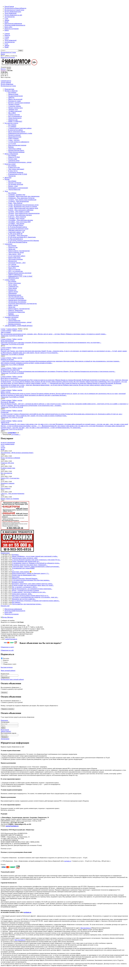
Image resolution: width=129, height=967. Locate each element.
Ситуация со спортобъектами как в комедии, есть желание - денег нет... (35, 597)
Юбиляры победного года (16, 230)
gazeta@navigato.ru (11, 639)
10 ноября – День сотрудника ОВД (19, 222)
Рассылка (6, 658)
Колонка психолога (14, 324)
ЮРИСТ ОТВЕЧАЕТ (15, 121)
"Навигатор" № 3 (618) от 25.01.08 (12, 407)
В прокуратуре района (15, 130)
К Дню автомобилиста (15, 239)
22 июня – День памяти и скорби (18, 211)
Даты (6, 191)
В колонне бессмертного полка (18, 228)
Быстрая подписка (7, 667)
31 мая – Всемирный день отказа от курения (22, 206)
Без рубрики (12, 92)
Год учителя (12, 264)
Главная (11, 6)
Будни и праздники (14, 283)
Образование (12, 293)
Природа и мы (13, 119)
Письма (7, 179)
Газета (19, 11)
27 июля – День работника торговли (20, 215)
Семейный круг (13, 286)
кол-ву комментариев (7, 444)
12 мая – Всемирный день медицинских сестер (23, 205)
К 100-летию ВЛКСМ (15, 234)
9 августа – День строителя (17, 216)
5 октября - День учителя (16, 218)
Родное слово (12, 159)
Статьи (22, 10)
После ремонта (5, 488)
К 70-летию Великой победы (17, 227)
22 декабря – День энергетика (17, 235)
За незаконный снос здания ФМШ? (23, 568)
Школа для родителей (15, 99)
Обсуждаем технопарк (15, 259)
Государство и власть (11, 123)
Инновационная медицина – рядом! (19, 162)
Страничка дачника (14, 106)
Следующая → (15, 434)
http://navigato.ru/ (85, 928)
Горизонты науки (13, 160)
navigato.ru (67, 861)
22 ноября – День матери (16, 223)
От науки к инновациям (16, 298)
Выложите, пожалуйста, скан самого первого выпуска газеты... (32, 583)
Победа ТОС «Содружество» (10, 478)
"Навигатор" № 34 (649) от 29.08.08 (12, 354)
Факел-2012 (12, 268)
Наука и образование (11, 154)
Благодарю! (16, 577)
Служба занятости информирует (18, 142)
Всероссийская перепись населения (19, 273)
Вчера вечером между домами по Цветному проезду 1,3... (30, 573)
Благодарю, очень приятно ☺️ (22, 571)
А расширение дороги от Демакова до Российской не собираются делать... (36, 563)
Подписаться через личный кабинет (12, 679)
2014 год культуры (14, 269)
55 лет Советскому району (16, 256)
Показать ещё (5, 606)
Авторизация (5, 739)
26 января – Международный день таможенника (23, 196)
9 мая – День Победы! (15, 203)
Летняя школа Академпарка (17, 302)
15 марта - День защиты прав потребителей (22, 199)
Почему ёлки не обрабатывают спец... (24, 575)
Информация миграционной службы (20, 133)
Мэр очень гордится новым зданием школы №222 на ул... (30, 595)
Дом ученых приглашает (16, 169)
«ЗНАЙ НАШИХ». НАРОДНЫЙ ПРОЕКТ (19, 325)
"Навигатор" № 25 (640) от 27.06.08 (12, 397)
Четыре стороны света (15, 108)
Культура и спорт (10, 164)
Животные (8, 177)
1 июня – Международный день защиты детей (23, 208)
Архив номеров (6, 82)
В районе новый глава (8, 468)
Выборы (11, 147)
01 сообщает (12, 126)
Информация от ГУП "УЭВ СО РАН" (20, 276)
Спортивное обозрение (15, 172)
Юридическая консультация (17, 145)
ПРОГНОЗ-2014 (13, 278)
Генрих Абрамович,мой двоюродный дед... (26, 561)
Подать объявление (11, 11)
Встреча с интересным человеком (19, 102)
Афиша (7, 20)
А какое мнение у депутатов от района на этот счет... (29, 592)
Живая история (13, 94)
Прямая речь (12, 290)
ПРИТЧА (11, 97)
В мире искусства (14, 167)
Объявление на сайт (7, 650)
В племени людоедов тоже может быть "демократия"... (29, 565)
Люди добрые (12, 285)
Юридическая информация (13, 23)
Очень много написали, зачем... (22, 594)
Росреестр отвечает (14, 135)
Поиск (7, 6)
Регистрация (5, 729)
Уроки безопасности (14, 118)
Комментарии (5, 553)
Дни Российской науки (15, 296)
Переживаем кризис (14, 295)
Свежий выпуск (6, 81)
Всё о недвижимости (15, 116)
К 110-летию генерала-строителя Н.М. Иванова (23, 240)
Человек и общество (11, 91)
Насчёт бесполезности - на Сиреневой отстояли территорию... (32, 589)
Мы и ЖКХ (12, 113)
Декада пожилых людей (16, 252)
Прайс (7, 22)
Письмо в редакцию (14, 182)
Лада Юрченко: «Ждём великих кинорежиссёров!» (17, 452)
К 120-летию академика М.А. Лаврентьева (22, 237)
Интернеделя (12, 261)
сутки (2, 446)
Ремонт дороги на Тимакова (10, 498)
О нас (6, 18)
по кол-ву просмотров (8, 442)
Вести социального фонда (16, 131)
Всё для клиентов (6, 473)
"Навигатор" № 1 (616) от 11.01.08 (12, 417)
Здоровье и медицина (11, 317)
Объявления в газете (9, 664)
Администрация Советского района (19, 128)
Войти (7, 30)
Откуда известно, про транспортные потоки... (27, 604)
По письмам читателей (15, 184)
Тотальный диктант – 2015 (16, 262)
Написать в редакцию (12, 28)
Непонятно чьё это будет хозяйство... (24, 599)
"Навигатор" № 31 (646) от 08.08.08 (12, 364)
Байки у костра (13, 305)
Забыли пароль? (6, 731)
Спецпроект (8, 244)
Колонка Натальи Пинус (16, 150)
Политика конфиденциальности (15, 25)
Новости (23, 8)
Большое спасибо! (18, 582)
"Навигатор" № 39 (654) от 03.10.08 (12, 344)
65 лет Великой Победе (15, 225)
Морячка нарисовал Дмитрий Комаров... (25, 578)
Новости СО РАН (14, 157)
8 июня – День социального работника (20, 210)
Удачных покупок (14, 114)
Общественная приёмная (16, 152)
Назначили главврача (7, 483)
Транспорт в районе (14, 148)
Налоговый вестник (14, 136)
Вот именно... (16, 602)
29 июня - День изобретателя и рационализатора (24, 213)
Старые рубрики (10, 279)
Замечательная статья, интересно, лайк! (24, 558)
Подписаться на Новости (13, 8)
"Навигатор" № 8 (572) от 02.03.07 (12, 429)
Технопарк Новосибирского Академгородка (22, 303)
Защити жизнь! (13, 291)
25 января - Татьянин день (16, 194)
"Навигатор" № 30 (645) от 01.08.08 (12, 373)
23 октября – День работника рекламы (20, 220)
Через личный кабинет (8, 670)
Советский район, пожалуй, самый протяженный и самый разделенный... (36, 566)
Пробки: (3, 70)
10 (15, 432)
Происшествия (9, 89)
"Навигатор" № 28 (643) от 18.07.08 (12, 387)
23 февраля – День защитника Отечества (21, 198)
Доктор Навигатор (14, 189)
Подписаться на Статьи (12, 10)
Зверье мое (11, 249)
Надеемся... (15, 554)
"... (13, 570)
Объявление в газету (7, 647)
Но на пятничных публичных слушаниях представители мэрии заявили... (36, 600)
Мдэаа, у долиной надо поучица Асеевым (25, 590)
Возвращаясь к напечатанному (18, 188)
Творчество (12, 176)
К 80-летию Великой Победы (17, 242)
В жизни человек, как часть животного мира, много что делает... (33, 585)
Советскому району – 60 (16, 232)
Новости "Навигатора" (15, 310)
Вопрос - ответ (13, 186)
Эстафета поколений (15, 111)
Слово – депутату (14, 140)
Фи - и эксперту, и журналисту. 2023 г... (24, 587)
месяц (3, 449)
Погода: (3, 69)
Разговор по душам (14, 101)
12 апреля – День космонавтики (18, 201)
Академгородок (10, 16)
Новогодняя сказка (14, 257)
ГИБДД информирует (15, 274)
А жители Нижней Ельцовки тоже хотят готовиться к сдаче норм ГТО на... (36, 559)
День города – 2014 (14, 254)
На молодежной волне (15, 96)
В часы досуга (12, 171)
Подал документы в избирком (10, 458)
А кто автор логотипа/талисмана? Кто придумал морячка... (31, 580)
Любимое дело (13, 109)
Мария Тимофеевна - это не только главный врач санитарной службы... (35, 556)
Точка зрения (12, 288)
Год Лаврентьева (13, 266)
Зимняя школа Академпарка (17, 300)
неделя (3, 447)
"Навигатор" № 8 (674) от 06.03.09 (12, 335)
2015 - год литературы (15, 271)
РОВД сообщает (13, 138)
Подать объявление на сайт (13, 15)
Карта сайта (8, 27)
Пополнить (4, 720)
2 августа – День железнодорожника (12, 493)
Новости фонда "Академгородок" (19, 251)
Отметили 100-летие (7, 463)
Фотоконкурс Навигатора (16, 312)
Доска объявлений (10, 13)
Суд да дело (12, 143)
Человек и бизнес (14, 104)
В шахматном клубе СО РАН (17, 174)
